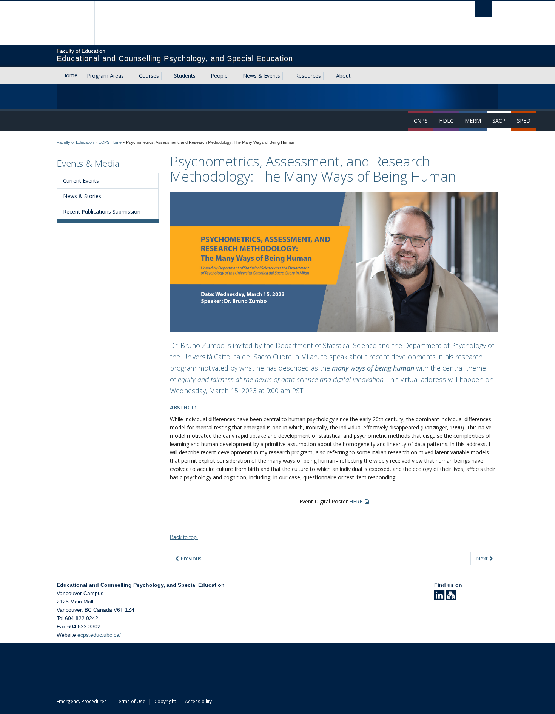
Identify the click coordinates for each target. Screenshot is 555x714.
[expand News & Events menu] (286, 76)
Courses (149, 75)
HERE (355, 501)
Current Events (81, 180)
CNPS (421, 120)
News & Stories (82, 196)
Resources (308, 75)
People (219, 75)
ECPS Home (110, 142)
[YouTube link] (451, 597)
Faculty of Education (75, 142)
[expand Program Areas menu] (130, 76)
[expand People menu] (234, 76)
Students (185, 75)
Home (69, 75)
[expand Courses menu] (165, 76)
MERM (473, 120)
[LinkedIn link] (439, 597)
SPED (523, 120)
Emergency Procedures (82, 701)
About (343, 75)
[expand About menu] (357, 76)
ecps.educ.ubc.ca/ (99, 635)
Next (482, 558)
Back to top (184, 537)
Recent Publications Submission (101, 211)
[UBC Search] (483, 9)
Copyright (165, 701)
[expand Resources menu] (327, 76)
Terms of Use (130, 701)
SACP (499, 120)
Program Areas (105, 75)
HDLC (446, 120)
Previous (190, 558)
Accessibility (198, 701)
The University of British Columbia (72, 23)
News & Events (261, 75)
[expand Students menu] (202, 76)
